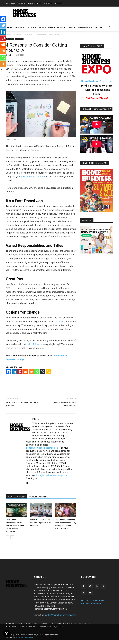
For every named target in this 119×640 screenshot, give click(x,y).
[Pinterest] (19, 371)
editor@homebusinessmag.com (60, 615)
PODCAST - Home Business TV (96, 109)
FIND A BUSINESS (34, 3)
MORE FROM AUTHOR (39, 497)
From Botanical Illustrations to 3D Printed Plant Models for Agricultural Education (15, 526)
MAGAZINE (22, 3)
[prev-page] (7, 537)
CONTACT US (45, 626)
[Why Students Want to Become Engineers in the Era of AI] (41, 510)
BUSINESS (18, 27)
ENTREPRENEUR (84, 27)
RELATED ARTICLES (17, 497)
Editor (10, 55)
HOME (9, 27)
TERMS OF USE (84, 623)
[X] (42, 371)
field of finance (34, 344)
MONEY (60, 27)
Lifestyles (17, 34)
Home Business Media (24, 637)
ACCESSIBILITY (12, 626)
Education (28, 34)
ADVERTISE (48, 3)
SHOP (20, 623)
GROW (41, 27)
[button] (109, 27)
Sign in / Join (10, 3)
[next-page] (12, 537)
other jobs (60, 321)
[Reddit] (25, 371)
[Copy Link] (48, 371)
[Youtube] (90, 593)
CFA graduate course (32, 176)
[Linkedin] (14, 371)
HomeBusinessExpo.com (96, 81)
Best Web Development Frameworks (65, 404)
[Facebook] (8, 371)
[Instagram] (90, 586)
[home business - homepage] (18, 586)
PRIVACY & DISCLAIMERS (66, 623)
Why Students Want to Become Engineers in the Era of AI (40, 523)
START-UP (30, 27)
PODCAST (98, 27)
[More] (3, 64)
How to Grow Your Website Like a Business (22, 404)
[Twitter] (3, 26)
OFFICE (70, 27)
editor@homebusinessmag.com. (42, 447)
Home (8, 34)
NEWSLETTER (59, 3)
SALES (50, 27)
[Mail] (28, 483)
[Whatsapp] (36, 371)
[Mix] (31, 371)
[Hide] (1, 70)
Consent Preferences (28, 626)
